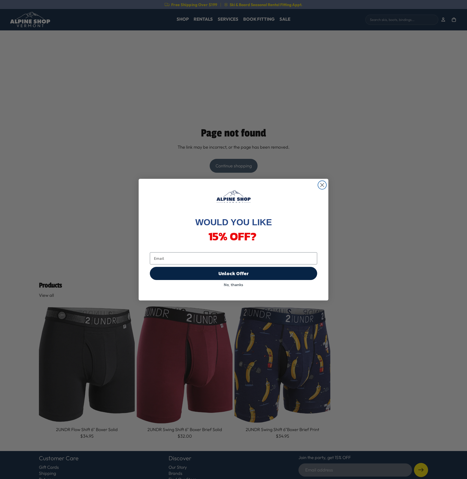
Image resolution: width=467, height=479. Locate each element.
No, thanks (233, 285)
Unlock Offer (233, 273)
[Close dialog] (322, 185)
